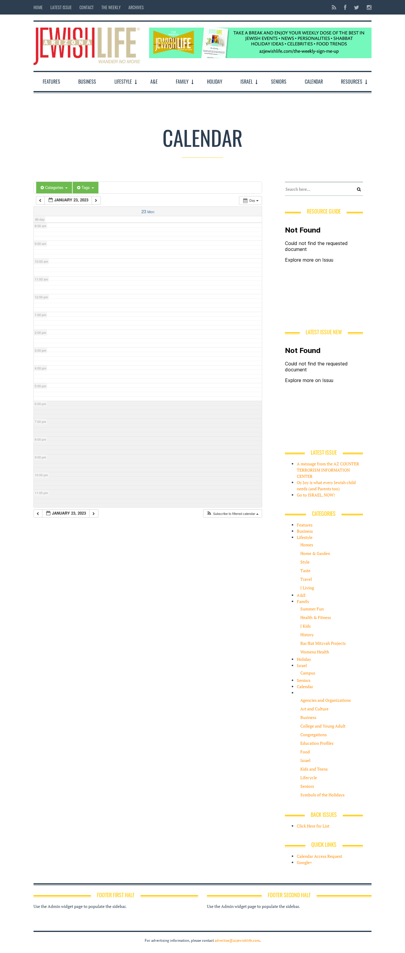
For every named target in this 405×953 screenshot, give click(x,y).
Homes (306, 545)
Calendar (314, 81)
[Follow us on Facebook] (345, 7)
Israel (246, 81)
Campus (307, 673)
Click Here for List (313, 826)
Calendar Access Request (319, 856)
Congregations (313, 734)
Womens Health (314, 652)
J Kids (305, 626)
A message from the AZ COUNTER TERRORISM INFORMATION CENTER (328, 470)
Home (38, 7)
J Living (307, 588)
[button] (232, 514)
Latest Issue (61, 7)
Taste (305, 570)
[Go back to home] (87, 45)
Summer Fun (312, 609)
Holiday (214, 81)
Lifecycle (308, 777)
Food (305, 752)
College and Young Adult (322, 726)
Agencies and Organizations (325, 700)
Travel (306, 579)
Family (182, 81)
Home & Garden (315, 553)
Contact (86, 7)
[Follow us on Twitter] (356, 7)
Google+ (304, 862)
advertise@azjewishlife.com (237, 940)
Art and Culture (314, 709)
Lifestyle (123, 81)
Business (87, 81)
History (307, 634)
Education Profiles (317, 743)
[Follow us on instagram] (367, 7)
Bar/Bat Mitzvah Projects (323, 643)
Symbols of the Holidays (322, 795)
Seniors (278, 81)
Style (305, 562)
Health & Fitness (315, 617)
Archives (136, 7)
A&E (154, 81)
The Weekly (111, 7)
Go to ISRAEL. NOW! (316, 495)
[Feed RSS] (334, 7)
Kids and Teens (314, 769)
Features (51, 81)
